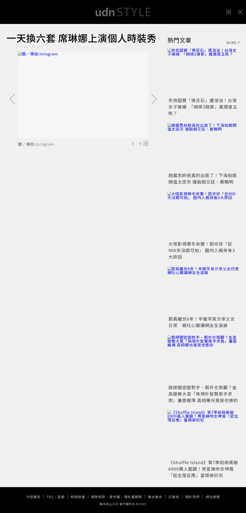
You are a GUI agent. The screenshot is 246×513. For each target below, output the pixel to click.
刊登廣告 (33, 497)
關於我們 (192, 497)
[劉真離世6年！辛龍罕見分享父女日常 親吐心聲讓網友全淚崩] (203, 291)
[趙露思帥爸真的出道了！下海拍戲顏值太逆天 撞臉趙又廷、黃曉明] (203, 147)
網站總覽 (213, 497)
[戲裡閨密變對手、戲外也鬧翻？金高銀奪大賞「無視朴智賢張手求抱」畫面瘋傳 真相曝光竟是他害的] (203, 359)
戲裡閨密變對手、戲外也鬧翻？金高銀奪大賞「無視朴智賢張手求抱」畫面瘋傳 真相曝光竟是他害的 (203, 393)
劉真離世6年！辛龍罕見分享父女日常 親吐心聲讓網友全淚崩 (201, 322)
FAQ (50, 496)
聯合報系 (155, 497)
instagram (44, 144)
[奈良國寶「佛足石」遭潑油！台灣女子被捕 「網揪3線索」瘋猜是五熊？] (203, 72)
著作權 (114, 496)
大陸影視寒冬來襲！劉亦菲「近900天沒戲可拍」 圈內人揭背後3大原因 (201, 250)
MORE (232, 42)
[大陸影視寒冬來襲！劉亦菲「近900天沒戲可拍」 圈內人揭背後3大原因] (203, 216)
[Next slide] (154, 99)
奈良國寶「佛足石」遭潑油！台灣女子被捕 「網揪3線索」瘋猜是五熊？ (202, 106)
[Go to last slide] (12, 99)
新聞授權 (78, 497)
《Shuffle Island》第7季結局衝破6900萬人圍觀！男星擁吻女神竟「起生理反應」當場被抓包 (203, 468)
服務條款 (98, 496)
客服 (61, 496)
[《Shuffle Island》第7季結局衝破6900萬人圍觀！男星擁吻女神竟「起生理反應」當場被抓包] (203, 434)
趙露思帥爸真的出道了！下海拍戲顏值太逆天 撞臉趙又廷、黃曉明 (202, 178)
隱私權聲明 (133, 496)
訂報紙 (173, 497)
